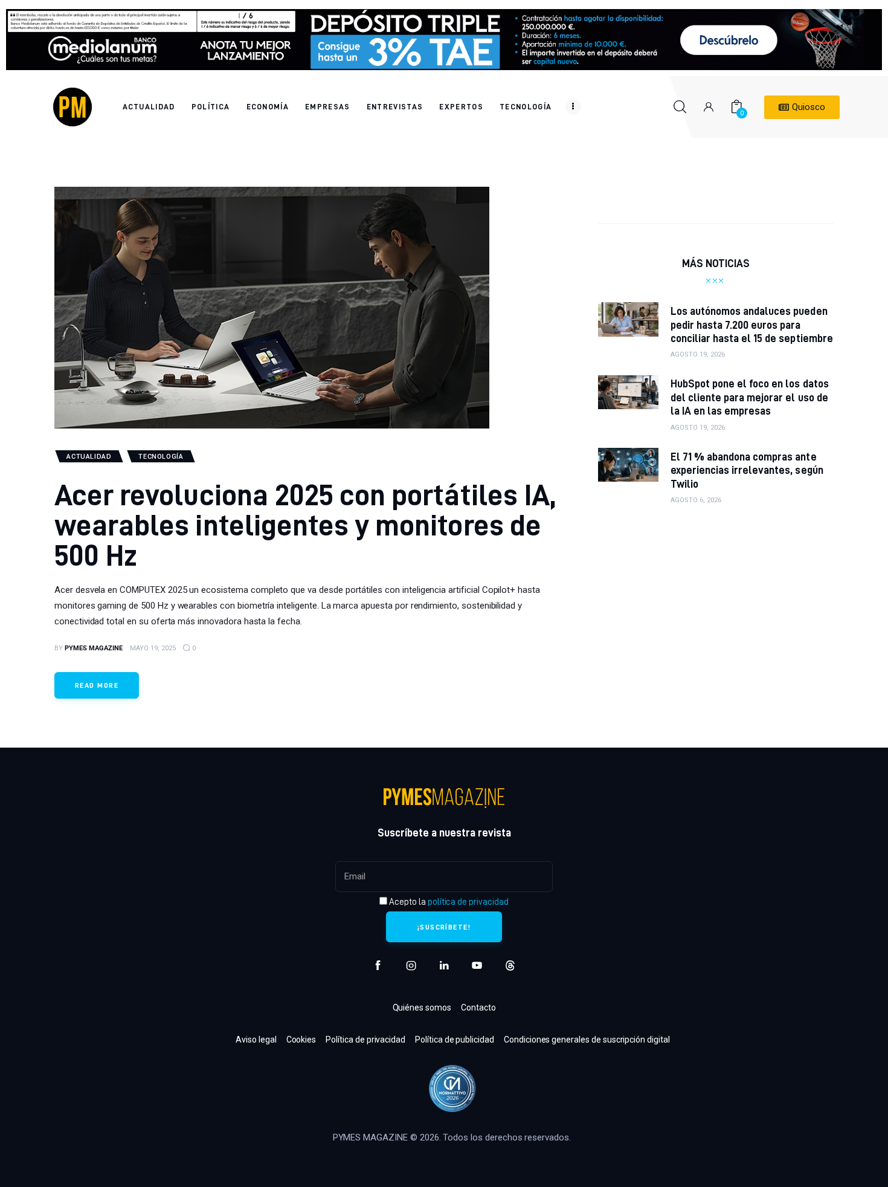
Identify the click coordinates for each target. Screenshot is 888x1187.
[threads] (510, 965)
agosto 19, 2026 (698, 354)
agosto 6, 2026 (696, 500)
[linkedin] (444, 965)
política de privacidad (468, 902)
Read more (96, 685)
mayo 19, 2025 (153, 648)
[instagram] (411, 965)
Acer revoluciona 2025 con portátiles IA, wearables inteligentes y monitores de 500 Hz (305, 524)
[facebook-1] (378, 965)
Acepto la (447, 902)
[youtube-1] (477, 965)
